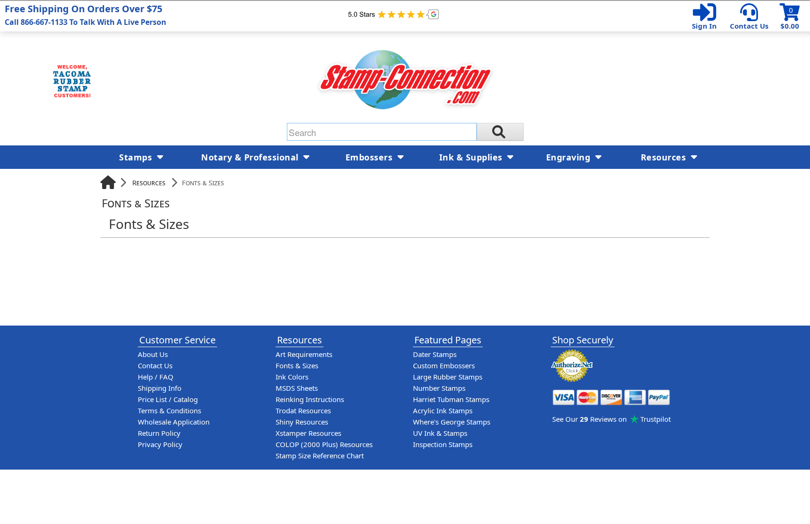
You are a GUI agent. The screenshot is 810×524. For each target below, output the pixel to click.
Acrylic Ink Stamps (442, 410)
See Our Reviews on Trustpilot (611, 419)
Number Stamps (439, 388)
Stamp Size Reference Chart (320, 455)
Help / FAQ (155, 376)
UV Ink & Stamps (440, 433)
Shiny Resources (302, 421)
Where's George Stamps (451, 421)
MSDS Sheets (297, 388)
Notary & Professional (251, 157)
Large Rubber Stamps (447, 376)
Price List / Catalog (168, 399)
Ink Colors (292, 376)
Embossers (370, 157)
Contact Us (749, 25)
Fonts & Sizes (297, 365)
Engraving (569, 157)
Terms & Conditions (169, 410)
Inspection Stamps (442, 444)
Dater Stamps (435, 354)
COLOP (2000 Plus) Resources (324, 444)
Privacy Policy (160, 444)
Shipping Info (159, 388)
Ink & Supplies (472, 157)
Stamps (137, 157)
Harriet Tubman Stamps (451, 399)
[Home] (108, 182)
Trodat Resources (303, 410)
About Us (153, 354)
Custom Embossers (444, 365)
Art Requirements (304, 354)
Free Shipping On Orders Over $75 (85, 14)
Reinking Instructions (310, 399)
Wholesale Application (174, 421)
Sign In (704, 25)
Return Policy (159, 433)
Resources (148, 182)
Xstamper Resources (308, 433)
